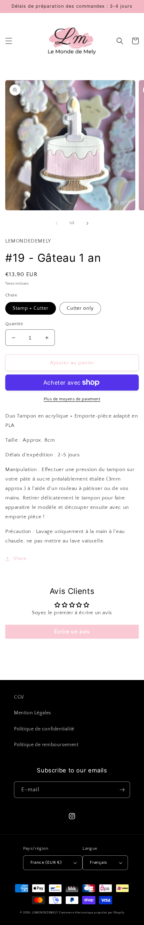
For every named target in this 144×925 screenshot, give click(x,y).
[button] (8, 41)
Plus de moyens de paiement (72, 399)
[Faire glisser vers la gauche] (56, 223)
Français (98, 862)
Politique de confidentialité (44, 729)
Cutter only (80, 308)
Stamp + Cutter (31, 308)
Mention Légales (32, 713)
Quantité (14, 323)
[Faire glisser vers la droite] (87, 223)
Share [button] (20, 558)
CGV (19, 697)
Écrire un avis (71, 632)
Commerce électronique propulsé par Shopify (91, 912)
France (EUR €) (46, 862)
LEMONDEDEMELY (45, 912)
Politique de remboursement (46, 745)
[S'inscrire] (122, 790)
